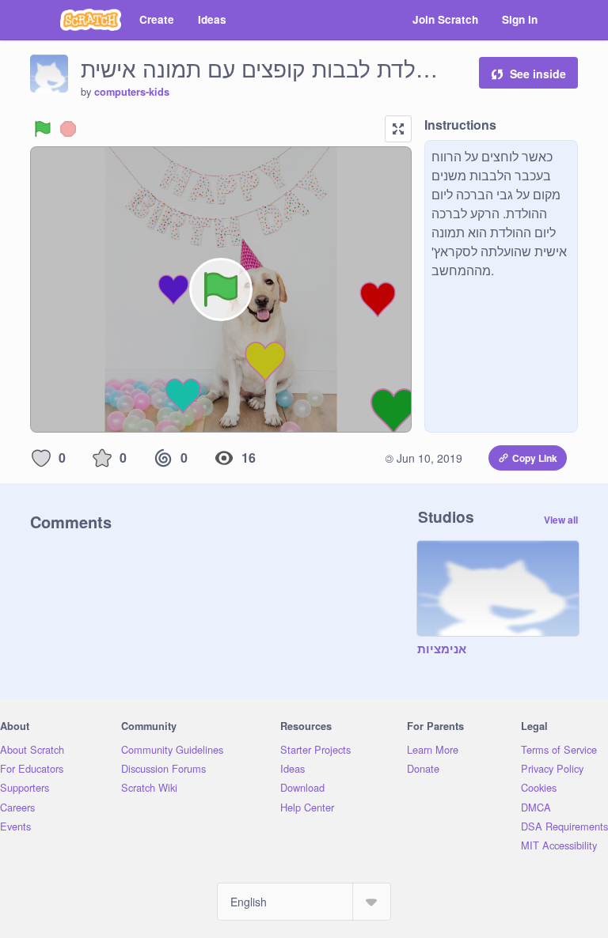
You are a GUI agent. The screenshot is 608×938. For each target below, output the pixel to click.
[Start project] (42, 129)
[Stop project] (68, 129)
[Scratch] (91, 20)
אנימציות (441, 649)
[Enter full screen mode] (398, 128)
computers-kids (131, 92)
